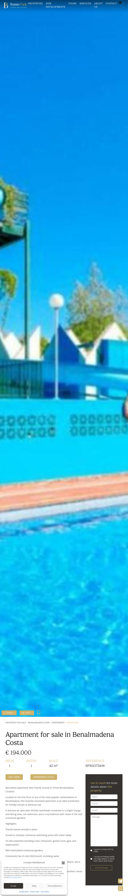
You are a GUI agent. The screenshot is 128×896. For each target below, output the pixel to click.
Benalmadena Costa (39, 722)
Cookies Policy (24, 891)
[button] (63, 862)
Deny (34, 886)
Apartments (58, 722)
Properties (35, 3)
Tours (72, 3)
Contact (111, 3)
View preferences (55, 886)
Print (27, 713)
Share (10, 713)
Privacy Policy (34, 891)
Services (85, 3)
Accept (13, 886)
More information (15, 877)
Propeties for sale (16, 722)
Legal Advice (45, 891)
